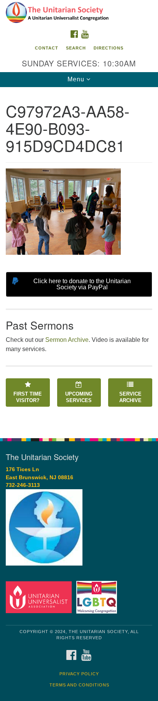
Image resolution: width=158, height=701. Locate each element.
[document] (79, 258)
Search (76, 48)
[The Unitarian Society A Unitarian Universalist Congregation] (79, 13)
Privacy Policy (79, 673)
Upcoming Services (78, 397)
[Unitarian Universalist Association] (40, 597)
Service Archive (130, 397)
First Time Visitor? (27, 397)
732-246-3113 (23, 485)
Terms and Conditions (79, 685)
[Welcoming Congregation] (98, 597)
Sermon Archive (67, 339)
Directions (108, 48)
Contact (46, 48)
